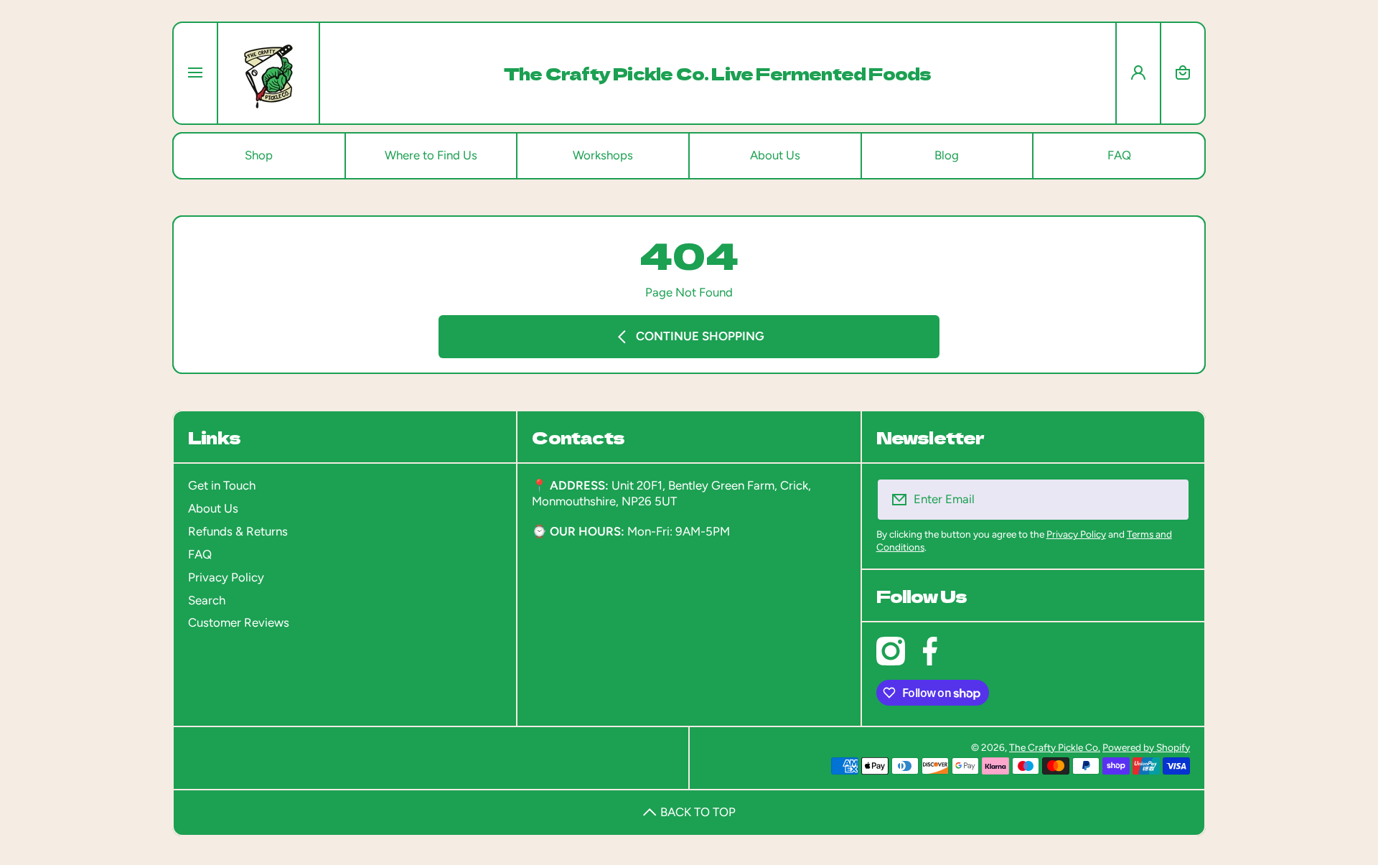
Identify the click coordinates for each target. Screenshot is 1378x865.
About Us (213, 508)
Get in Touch (222, 485)
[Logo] (268, 73)
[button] (1182, 73)
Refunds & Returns (238, 531)
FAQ (200, 554)
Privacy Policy (226, 577)
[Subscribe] (1169, 499)
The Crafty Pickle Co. (1054, 747)
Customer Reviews (238, 622)
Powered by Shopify (1146, 747)
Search (206, 600)
